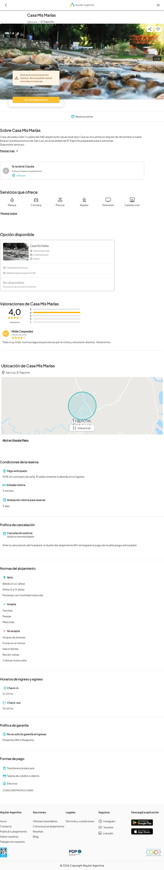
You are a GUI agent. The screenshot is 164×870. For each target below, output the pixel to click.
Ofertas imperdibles (45, 821)
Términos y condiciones (80, 821)
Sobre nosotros (9, 836)
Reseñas (38, 831)
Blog (36, 836)
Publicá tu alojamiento (13, 831)
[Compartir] (150, 29)
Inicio (3, 821)
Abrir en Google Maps (16, 440)
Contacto (6, 826)
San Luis (32, 21)
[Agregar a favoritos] (158, 29)
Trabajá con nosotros (12, 841)
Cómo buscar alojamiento (48, 826)
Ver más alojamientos (36, 99)
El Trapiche (47, 21)
